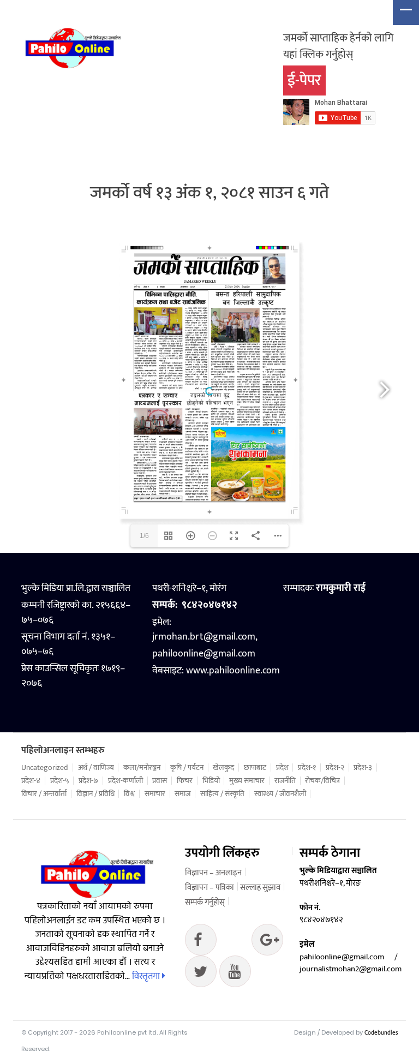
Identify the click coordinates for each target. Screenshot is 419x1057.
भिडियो (211, 781)
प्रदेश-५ (59, 781)
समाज (182, 794)
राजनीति (285, 781)
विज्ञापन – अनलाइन (213, 873)
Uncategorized (44, 768)
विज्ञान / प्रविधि (95, 794)
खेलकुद (223, 768)
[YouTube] (235, 974)
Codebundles (381, 1033)
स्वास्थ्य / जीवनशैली (280, 794)
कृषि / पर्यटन (186, 768)
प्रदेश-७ (88, 781)
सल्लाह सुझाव (260, 887)
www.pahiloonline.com (233, 670)
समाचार (155, 794)
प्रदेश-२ (335, 768)
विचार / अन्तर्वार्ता (44, 794)
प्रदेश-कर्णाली (125, 781)
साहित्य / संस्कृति (222, 794)
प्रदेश (282, 768)
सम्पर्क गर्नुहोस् (205, 902)
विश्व (129, 794)
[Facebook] (201, 942)
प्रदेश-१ (307, 768)
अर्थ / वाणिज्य (96, 768)
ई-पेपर (304, 80)
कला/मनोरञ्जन (141, 768)
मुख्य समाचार (247, 781)
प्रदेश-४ (30, 781)
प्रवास (159, 781)
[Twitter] (267, 942)
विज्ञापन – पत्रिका (209, 887)
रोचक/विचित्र (322, 781)
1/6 (144, 536)
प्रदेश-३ (363, 768)
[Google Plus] (201, 974)
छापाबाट (255, 768)
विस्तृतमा (147, 976)
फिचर (185, 781)
